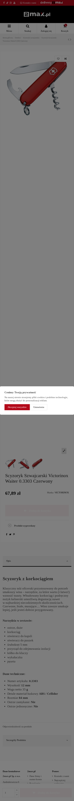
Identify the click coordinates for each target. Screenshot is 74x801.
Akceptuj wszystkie (17, 407)
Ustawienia (38, 407)
